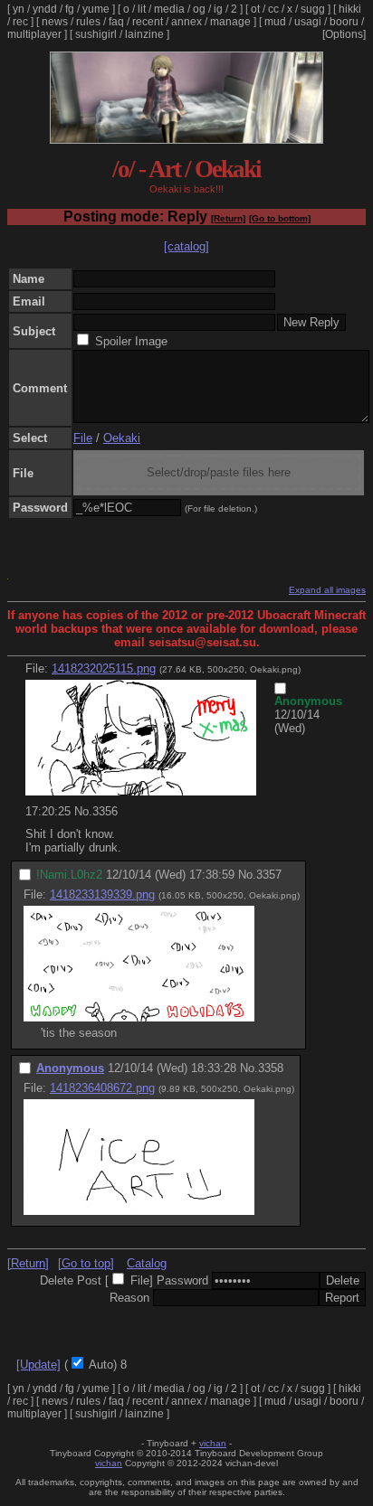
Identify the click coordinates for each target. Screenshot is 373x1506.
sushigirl (96, 34)
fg (69, 9)
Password (182, 1280)
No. (83, 811)
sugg (313, 9)
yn (18, 9)
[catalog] (186, 246)
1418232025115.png (104, 668)
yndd (45, 9)
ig (218, 9)
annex (186, 21)
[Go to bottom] (280, 218)
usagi (307, 21)
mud (275, 21)
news (55, 21)
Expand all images (327, 590)
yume (96, 9)
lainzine (144, 34)
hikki (350, 9)
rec (20, 21)
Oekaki (121, 438)
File (82, 438)
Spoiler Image (131, 341)
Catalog (147, 1263)
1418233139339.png (102, 894)
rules (88, 21)
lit (142, 9)
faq (116, 21)
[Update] (38, 1364)
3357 (269, 874)
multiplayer (34, 34)
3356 (105, 811)
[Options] (344, 34)
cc (273, 9)
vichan (212, 1443)
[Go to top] (86, 1263)
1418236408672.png (102, 1088)
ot (255, 9)
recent (147, 21)
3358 (270, 1068)
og (199, 9)
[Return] (228, 218)
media (169, 9)
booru (344, 21)
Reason (129, 1297)
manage (230, 21)
